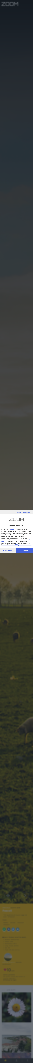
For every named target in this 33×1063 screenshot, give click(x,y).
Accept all (25, 550)
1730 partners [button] (12, 529)
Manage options (8, 550)
